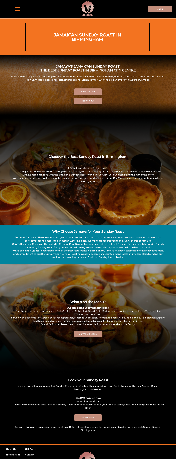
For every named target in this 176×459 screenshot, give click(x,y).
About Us (11, 449)
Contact (29, 454)
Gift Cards (30, 449)
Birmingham (13, 454)
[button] (88, 101)
